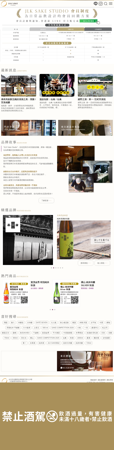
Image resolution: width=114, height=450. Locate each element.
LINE (95, 3)
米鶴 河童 (83, 323)
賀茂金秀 (45, 333)
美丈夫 (23, 338)
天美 (103, 333)
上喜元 (36, 328)
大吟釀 (29, 323)
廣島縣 (41, 288)
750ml (6, 338)
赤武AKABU (25, 333)
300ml (15, 338)
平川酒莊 (56, 333)
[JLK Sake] (9, 3)
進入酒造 (100, 263)
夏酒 (88, 338)
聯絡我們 (93, 380)
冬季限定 (79, 333)
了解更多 (45, 200)
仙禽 (64, 338)
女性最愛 (106, 338)
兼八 (13, 323)
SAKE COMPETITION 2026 (63, 328)
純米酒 (41, 343)
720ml (88, 343)
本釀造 (20, 323)
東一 (24, 343)
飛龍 (5, 323)
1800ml (80, 338)
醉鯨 (108, 323)
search (105, 3)
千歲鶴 (36, 333)
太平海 (93, 323)
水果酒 (32, 343)
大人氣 (53, 323)
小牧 (79, 328)
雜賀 (74, 323)
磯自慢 (96, 338)
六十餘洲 (26, 328)
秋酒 (72, 338)
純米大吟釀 (67, 343)
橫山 (32, 338)
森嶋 (14, 333)
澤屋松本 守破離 (13, 328)
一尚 (86, 328)
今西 (101, 323)
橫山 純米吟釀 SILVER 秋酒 (88, 284)
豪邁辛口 (95, 328)
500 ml (45, 328)
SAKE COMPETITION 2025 (48, 338)
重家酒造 (84, 288)
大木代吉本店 (62, 215)
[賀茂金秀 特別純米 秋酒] (16, 293)
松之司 (105, 328)
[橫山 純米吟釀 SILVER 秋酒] (66, 293)
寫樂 (110, 333)
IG (100, 3)
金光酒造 (34, 288)
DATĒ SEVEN (41, 323)
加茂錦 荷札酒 (92, 333)
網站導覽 (110, 380)
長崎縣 (91, 288)
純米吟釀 (79, 343)
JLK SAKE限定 (54, 343)
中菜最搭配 (67, 333)
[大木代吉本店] (28, 240)
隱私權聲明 (102, 380)
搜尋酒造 (84, 263)
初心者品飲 (64, 323)
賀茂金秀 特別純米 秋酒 (40, 284)
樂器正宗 (5, 333)
